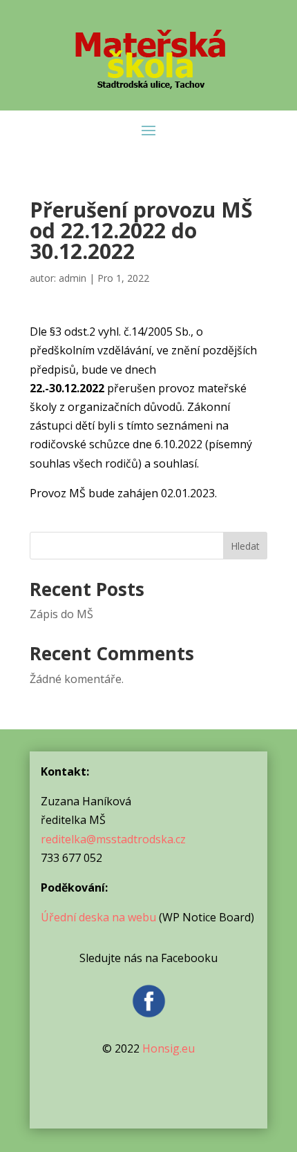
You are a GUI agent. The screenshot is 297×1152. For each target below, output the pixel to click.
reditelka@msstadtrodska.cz (113, 839)
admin (72, 278)
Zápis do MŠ (61, 614)
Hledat (245, 546)
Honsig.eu (168, 1048)
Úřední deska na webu (98, 917)
